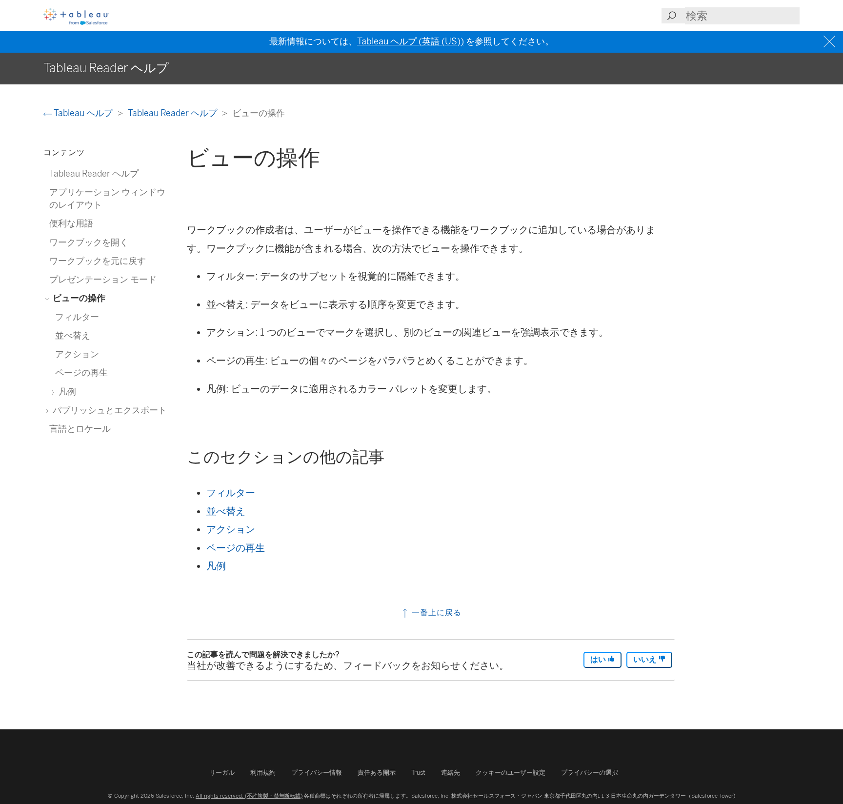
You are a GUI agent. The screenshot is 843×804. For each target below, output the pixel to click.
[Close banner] (831, 42)
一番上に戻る (435, 612)
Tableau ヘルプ (83, 113)
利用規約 (263, 772)
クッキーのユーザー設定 (510, 772)
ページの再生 (235, 548)
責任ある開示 (377, 772)
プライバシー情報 (316, 772)
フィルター (230, 493)
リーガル (222, 772)
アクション (230, 529)
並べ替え (225, 511)
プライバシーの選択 (589, 772)
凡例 (216, 566)
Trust (418, 772)
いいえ (646, 659)
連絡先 (450, 772)
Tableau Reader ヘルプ (173, 113)
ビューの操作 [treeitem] (78, 298)
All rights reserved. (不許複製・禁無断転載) (249, 795)
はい (599, 659)
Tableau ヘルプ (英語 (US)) (410, 41)
